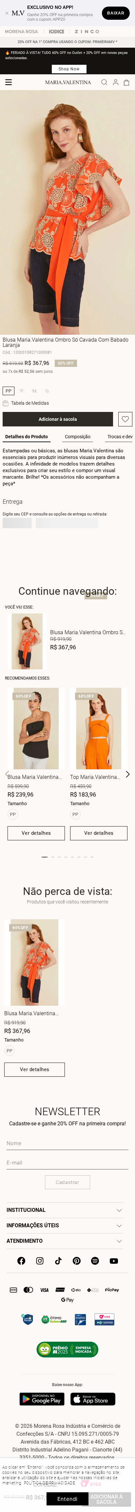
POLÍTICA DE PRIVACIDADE (49, 1483)
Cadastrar (67, 1182)
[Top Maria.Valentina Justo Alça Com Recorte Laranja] (98, 729)
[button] (8, 391)
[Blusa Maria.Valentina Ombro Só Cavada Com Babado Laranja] (34, 962)
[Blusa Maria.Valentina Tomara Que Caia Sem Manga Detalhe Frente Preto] (36, 729)
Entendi (67, 1499)
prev (7, 774)
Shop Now (69, 69)
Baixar (116, 13)
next (128, 774)
